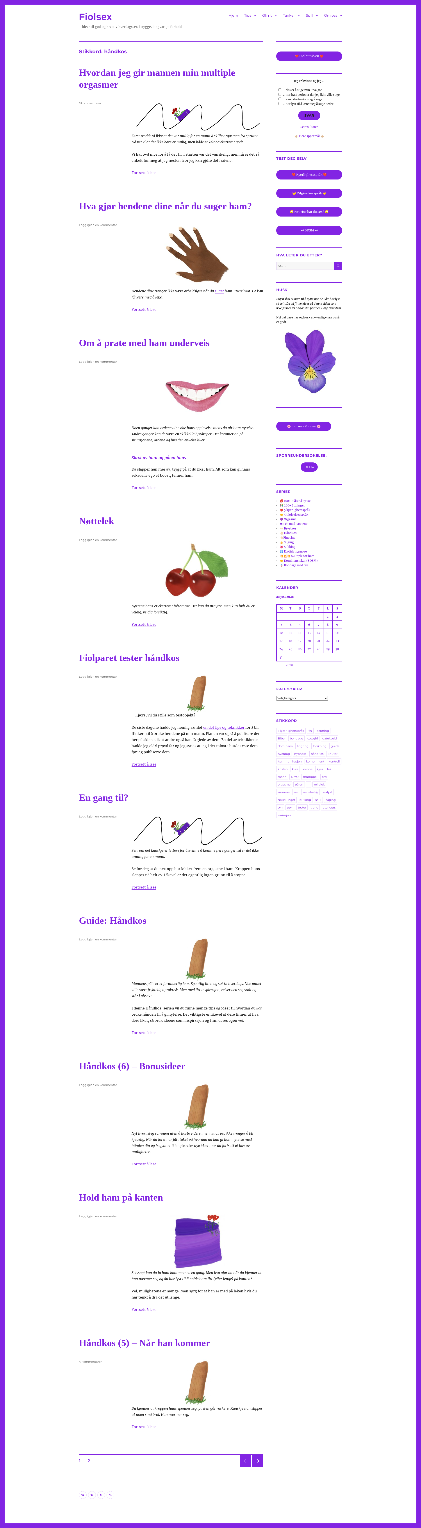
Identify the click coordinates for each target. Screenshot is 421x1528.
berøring (322, 730)
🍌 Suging (287, 542)
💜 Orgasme (288, 519)
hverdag (284, 753)
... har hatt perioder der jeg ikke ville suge (311, 95)
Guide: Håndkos (112, 920)
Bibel (281, 738)
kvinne (307, 769)
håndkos (317, 753)
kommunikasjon (290, 761)
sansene (284, 792)
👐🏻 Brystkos (288, 528)
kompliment (315, 761)
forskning (319, 746)
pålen (299, 784)
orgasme (284, 784)
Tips (247, 15)
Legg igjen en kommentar (98, 225)
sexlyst (327, 792)
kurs (295, 769)
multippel (310, 776)
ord (324, 776)
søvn (290, 807)
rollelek (319, 784)
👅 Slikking (288, 547)
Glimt (267, 15)
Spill (309, 15)
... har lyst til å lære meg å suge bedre (308, 104)
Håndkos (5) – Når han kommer (144, 1343)
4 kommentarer (90, 1361)
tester (302, 807)
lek (329, 769)
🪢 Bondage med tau (294, 565)
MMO (295, 776)
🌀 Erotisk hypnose (293, 551)
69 (310, 730)
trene (314, 807)
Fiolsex (95, 16)
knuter (332, 753)
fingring (303, 746)
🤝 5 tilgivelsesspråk (294, 515)
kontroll (334, 761)
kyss (320, 769)
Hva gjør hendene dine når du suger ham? (165, 206)
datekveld (329, 738)
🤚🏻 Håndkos (288, 533)
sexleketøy (310, 792)
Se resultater (309, 127)
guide (335, 746)
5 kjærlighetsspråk (291, 730)
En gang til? (103, 797)
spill (318, 799)
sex (296, 792)
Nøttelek (96, 521)
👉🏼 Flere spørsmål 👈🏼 (309, 136)
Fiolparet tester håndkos (129, 657)
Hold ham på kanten (121, 1197)
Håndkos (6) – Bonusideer (132, 1066)
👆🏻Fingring (288, 538)
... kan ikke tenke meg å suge (302, 99)
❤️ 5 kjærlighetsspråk (295, 510)
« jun (289, 665)
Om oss (330, 15)
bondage (296, 738)
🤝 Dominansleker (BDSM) (299, 561)
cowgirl (312, 738)
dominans (285, 746)
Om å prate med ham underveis (144, 343)
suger (219, 291)
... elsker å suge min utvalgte (302, 90)
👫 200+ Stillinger (292, 505)
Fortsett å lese (144, 173)
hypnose (300, 753)
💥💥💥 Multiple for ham (297, 556)
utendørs (329, 807)
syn (280, 807)
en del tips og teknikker (223, 727)
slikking (305, 799)
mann (282, 776)
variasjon (284, 815)
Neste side (257, 1466)
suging (331, 799)
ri (309, 784)
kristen (283, 769)
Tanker (289, 15)
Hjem (233, 15)
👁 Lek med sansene (293, 524)
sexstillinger (286, 799)
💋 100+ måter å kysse (295, 501)
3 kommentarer (90, 103)
